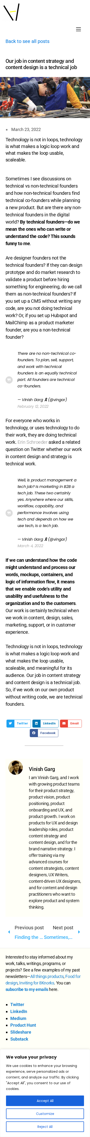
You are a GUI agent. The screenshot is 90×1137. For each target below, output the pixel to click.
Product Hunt (23, 1025)
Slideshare (20, 1032)
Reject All (45, 1126)
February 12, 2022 (33, 406)
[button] (18, 724)
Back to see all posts (27, 41)
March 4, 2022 (30, 546)
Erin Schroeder (32, 442)
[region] (45, 1093)
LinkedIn (18, 1011)
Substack (19, 1039)
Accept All (45, 1100)
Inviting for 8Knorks (36, 982)
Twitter (17, 1004)
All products (47, 976)
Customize (45, 1113)
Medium (18, 1018)
